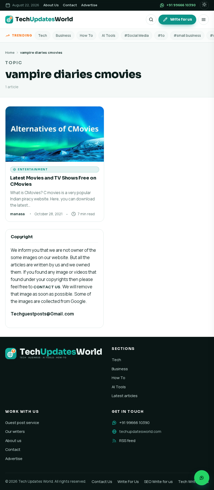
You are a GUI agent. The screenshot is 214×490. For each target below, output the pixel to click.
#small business (187, 35)
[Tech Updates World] (39, 19)
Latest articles (125, 395)
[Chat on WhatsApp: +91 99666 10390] (201, 477)
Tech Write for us (193, 481)
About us (13, 440)
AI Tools (108, 35)
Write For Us (128, 481)
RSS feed (127, 440)
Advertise (89, 5)
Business (63, 35)
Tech (42, 35)
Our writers (15, 431)
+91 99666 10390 (134, 422)
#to (161, 35)
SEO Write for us (158, 481)
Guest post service (22, 422)
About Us (51, 5)
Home (10, 52)
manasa (17, 214)
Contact (70, 5)
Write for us (181, 19)
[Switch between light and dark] (204, 5)
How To (86, 35)
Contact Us (102, 481)
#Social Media (136, 35)
